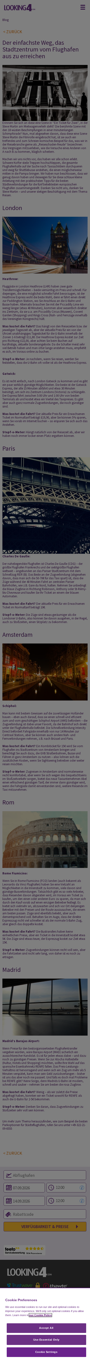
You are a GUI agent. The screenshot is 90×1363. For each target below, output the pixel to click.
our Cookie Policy (40, 1315)
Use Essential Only (46, 1339)
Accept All (46, 1327)
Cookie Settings (46, 1351)
